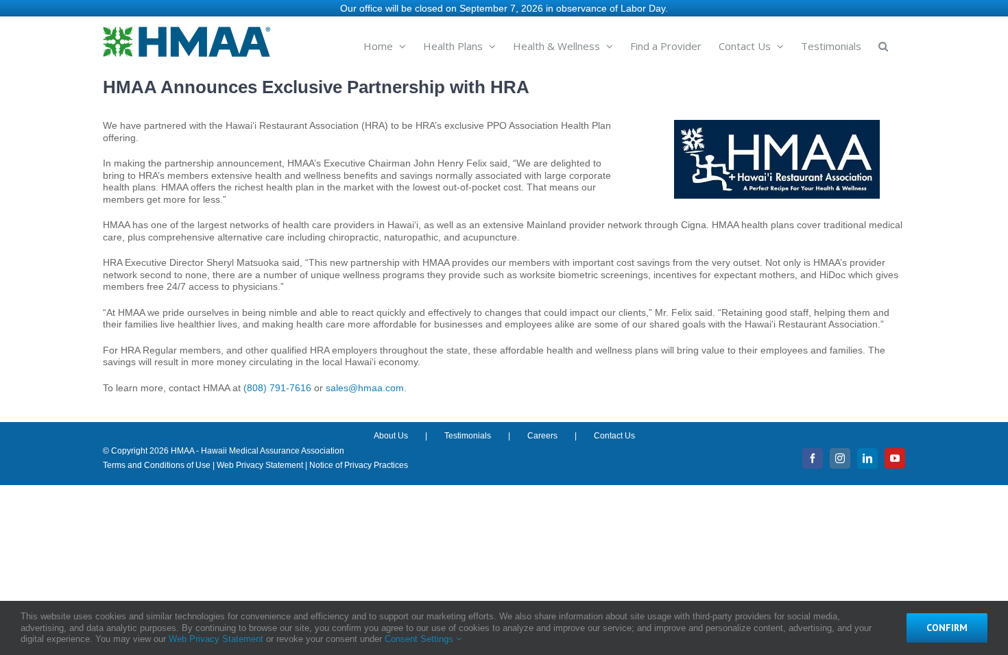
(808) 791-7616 (277, 387)
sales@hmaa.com (365, 387)
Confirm (947, 627)
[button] (883, 45)
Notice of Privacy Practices (358, 465)
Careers (542, 436)
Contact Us (614, 436)
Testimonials (467, 436)
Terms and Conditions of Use (157, 465)
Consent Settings (420, 639)
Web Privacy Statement (260, 465)
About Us (391, 436)
